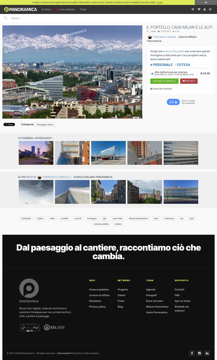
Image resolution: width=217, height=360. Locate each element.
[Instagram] (200, 353)
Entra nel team (154, 300)
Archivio (46, 9)
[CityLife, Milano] (36, 153)
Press (121, 300)
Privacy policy (97, 306)
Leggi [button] (159, 2)
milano (40, 218)
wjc (181, 218)
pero (192, 218)
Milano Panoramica (98, 177)
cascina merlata (101, 224)
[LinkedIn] (207, 353)
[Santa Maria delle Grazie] (108, 192)
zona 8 (78, 218)
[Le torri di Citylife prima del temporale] (36, 192)
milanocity (169, 218)
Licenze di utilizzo (99, 295)
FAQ (177, 295)
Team (83, 9)
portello (64, 218)
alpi (104, 218)
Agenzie (151, 289)
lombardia (26, 218)
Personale (163, 65)
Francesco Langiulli (164, 36)
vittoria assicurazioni (138, 218)
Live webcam (67, 9)
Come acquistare (99, 289)
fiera (156, 218)
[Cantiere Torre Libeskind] (72, 153)
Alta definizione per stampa (174, 73)
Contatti (179, 289)
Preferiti (190, 81)
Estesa (183, 65)
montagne (92, 218)
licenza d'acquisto (174, 51)
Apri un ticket (182, 300)
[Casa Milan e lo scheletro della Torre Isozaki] (144, 153)
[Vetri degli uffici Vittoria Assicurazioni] (181, 153)
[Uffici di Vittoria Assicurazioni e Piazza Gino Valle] (108, 153)
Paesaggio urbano (45, 124)
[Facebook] (192, 353)
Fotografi (151, 295)
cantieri (118, 224)
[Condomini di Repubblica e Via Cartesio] (144, 192)
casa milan (117, 218)
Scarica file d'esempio (162, 89)
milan (52, 218)
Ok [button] (206, 2)
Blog (120, 306)
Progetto (123, 289)
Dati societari (64, 353)
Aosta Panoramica (156, 312)
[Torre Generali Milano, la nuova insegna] (72, 192)
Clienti (121, 295)
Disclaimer (95, 300)
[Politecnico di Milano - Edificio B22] (181, 192)
